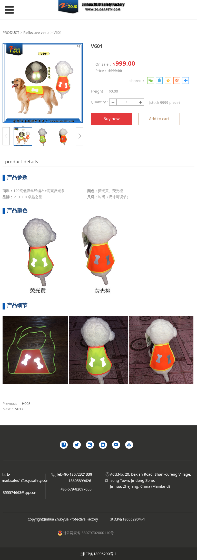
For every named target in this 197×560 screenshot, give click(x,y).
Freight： (99, 91)
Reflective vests (36, 32)
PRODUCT (11, 32)
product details (21, 161)
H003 (26, 403)
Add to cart (159, 119)
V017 (19, 408)
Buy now (111, 119)
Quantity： (100, 101)
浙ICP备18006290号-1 (127, 519)
